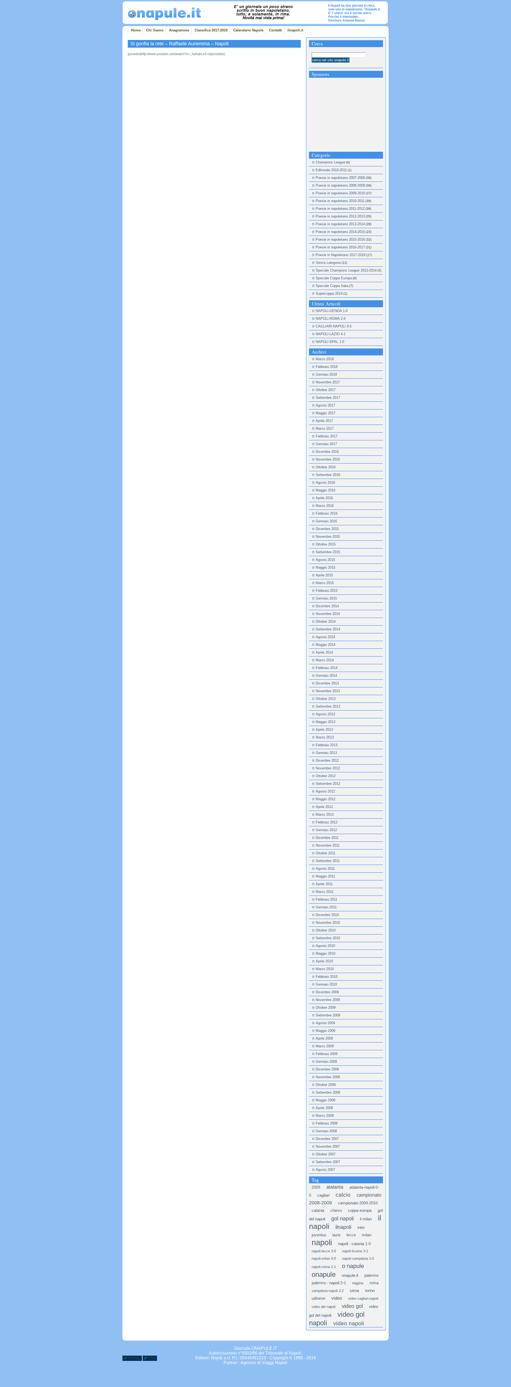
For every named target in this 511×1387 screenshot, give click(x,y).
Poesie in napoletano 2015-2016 (340, 239)
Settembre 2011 (328, 861)
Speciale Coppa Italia (332, 286)
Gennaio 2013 (326, 753)
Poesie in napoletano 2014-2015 (340, 232)
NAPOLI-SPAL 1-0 (330, 342)
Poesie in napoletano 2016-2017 (340, 247)
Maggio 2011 (325, 876)
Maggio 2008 (325, 1100)
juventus (319, 1235)
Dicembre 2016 (327, 452)
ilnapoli (343, 1227)
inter (361, 1227)
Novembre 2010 (328, 923)
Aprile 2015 (324, 575)
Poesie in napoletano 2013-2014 (340, 224)
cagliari (323, 1195)
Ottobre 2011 (325, 853)
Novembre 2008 (328, 1077)
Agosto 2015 (325, 560)
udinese (318, 1298)
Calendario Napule (248, 30)
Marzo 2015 (325, 583)
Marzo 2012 (325, 814)
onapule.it (350, 1275)
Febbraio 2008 (326, 1123)
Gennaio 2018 (326, 374)
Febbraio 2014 (326, 668)
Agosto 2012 (325, 791)
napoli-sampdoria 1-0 (358, 1259)
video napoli (348, 1323)
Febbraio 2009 (326, 1054)
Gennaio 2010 (326, 984)
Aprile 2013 (324, 730)
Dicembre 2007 (327, 1139)
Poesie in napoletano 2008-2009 (340, 185)
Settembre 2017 (328, 398)
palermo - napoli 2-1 (329, 1283)
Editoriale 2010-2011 (331, 170)
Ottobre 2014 (326, 621)
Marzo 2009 (325, 1046)
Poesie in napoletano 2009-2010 (340, 193)
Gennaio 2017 (326, 444)
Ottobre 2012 (326, 776)
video (336, 1298)
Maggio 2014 (325, 645)
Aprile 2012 (324, 807)
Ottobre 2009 (326, 1008)
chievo (336, 1210)
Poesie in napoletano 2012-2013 (340, 216)
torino (370, 1290)
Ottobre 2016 (326, 467)
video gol (352, 1306)
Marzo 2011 (324, 892)
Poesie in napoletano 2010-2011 (340, 201)
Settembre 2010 (328, 938)
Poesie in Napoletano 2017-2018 (340, 255)
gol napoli (342, 1218)
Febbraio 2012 (326, 822)
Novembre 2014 (328, 614)
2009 (316, 1187)
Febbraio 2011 (326, 899)
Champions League (330, 162)
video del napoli (324, 1307)
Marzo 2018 (325, 359)
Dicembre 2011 (327, 838)
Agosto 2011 (325, 869)
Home (136, 30)
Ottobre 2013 (326, 699)
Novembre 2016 (328, 459)
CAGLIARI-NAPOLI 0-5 (334, 326)
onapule (324, 1274)
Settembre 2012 (328, 784)
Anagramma (179, 30)
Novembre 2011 (328, 845)
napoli (322, 1242)
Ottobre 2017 (326, 390)
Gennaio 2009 (326, 1062)
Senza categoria (328, 263)
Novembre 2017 (328, 382)
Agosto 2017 (325, 405)
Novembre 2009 (328, 1000)
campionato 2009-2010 (358, 1203)
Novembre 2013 (328, 691)
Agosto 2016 (325, 483)
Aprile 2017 (324, 421)
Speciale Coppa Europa (334, 278)
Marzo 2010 (325, 969)
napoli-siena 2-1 (324, 1267)
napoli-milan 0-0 (324, 1259)
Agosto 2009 (325, 1023)
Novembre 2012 (328, 768)
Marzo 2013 (325, 737)
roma (373, 1283)
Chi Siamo (154, 30)
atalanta (334, 1187)
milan (366, 1235)
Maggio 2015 (325, 567)
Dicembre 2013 (327, 683)
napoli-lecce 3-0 (324, 1251)
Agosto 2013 (325, 714)
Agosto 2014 (325, 637)
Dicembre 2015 (327, 529)
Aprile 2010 (324, 961)
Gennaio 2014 (326, 676)
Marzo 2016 (325, 506)
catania (318, 1210)
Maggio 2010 (325, 953)
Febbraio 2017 (326, 436)
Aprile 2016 (324, 498)
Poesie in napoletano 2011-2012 (340, 209)
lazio (336, 1235)
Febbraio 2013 (326, 745)
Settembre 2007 (328, 1162)
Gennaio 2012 (326, 830)
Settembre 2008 (328, 1092)
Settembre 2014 (328, 629)
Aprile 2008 (324, 1108)
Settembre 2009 (328, 1015)
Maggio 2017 (325, 413)
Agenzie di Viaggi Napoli (263, 1362)
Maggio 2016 (325, 490)
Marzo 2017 (325, 428)
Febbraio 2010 (326, 977)
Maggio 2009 (325, 1031)
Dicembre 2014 (327, 606)
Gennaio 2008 (326, 1131)
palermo (371, 1275)
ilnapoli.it (295, 30)
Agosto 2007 (325, 1170)
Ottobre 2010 (326, 930)
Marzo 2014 (325, 660)
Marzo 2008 (325, 1116)
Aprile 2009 (324, 1038)
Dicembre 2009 (327, 992)
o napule (353, 1266)
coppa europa (360, 1210)
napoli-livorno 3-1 (355, 1251)
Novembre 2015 (328, 537)
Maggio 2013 (325, 722)
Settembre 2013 (328, 706)
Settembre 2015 (328, 552)
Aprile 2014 (324, 652)
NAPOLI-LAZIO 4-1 (330, 334)
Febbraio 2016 (326, 513)
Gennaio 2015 (326, 598)
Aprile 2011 (324, 884)
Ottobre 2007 (326, 1154)
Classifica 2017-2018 (211, 30)
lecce (351, 1235)
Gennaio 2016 (326, 521)
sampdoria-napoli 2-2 (328, 1291)
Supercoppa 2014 (329, 294)
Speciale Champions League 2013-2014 (346, 270)
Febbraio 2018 (326, 367)
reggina (357, 1283)
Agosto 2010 (325, 946)
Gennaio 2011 (326, 907)
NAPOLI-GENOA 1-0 (332, 311)
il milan (366, 1219)
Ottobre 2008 (326, 1085)
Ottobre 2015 (326, 544)
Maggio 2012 (325, 799)
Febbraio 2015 (326, 591)
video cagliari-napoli (363, 1298)
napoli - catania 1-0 (354, 1243)
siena (354, 1290)
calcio (343, 1195)
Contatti (275, 30)
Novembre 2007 (328, 1146)
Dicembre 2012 (327, 760)
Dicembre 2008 (327, 1069)
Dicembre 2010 (327, 915)
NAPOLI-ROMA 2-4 (330, 319)
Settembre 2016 (328, 475)
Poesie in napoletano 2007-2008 (340, 178)
